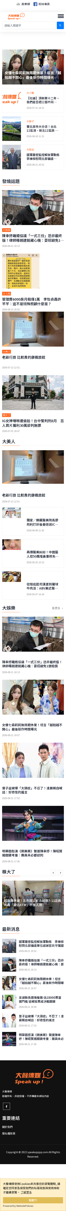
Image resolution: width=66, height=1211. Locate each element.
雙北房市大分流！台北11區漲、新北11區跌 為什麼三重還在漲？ (42, 130)
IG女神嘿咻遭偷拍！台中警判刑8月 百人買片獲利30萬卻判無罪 (33, 423)
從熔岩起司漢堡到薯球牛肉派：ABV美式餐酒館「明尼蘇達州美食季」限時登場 (42, 590)
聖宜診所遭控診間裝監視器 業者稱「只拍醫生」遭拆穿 (32, 902)
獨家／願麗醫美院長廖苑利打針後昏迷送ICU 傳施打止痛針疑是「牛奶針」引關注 (44, 526)
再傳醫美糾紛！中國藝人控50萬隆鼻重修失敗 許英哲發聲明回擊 (44, 556)
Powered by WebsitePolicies (18, 1205)
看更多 (56, 608)
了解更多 (26, 1192)
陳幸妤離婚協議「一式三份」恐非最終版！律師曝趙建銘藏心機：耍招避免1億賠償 (33, 240)
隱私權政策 (8, 1133)
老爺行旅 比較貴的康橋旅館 (23, 357)
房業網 (25, 4)
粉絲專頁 (44, 4)
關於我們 (7, 1127)
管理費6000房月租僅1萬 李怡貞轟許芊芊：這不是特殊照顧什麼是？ (31, 301)
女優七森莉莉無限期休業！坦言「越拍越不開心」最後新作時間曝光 (32, 726)
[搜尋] (60, 25)
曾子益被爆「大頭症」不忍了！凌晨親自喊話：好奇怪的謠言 (32, 790)
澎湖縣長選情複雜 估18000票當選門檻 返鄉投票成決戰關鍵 (31, 75)
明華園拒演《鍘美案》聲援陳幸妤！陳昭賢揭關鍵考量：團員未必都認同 (32, 853)
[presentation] (53, 872)
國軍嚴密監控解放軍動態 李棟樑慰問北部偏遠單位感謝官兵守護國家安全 (44, 158)
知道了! (33, 1200)
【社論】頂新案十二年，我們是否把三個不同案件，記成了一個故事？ (43, 102)
